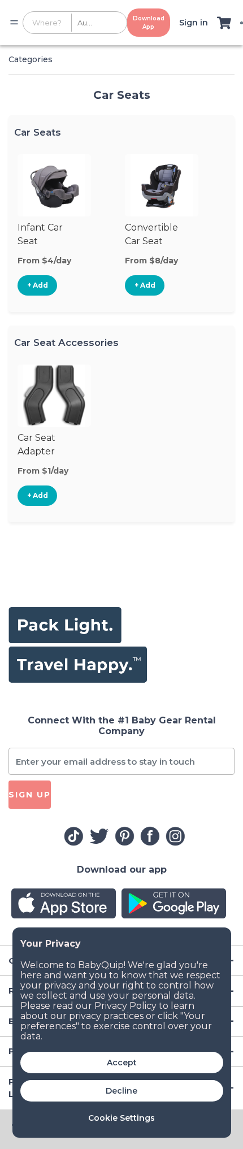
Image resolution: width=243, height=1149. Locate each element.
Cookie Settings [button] (121, 1118)
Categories (30, 59)
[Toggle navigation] (14, 23)
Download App (148, 23)
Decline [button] (121, 1091)
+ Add (37, 285)
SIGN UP (29, 795)
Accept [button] (122, 1062)
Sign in (193, 23)
